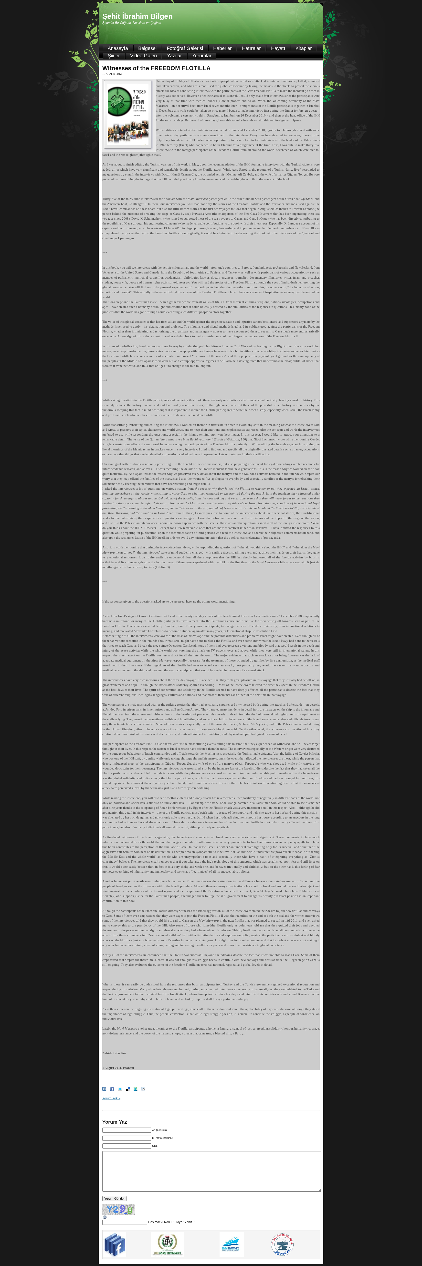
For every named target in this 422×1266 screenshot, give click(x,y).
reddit (143, 1089)
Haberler (222, 48)
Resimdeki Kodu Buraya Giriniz (170, 1222)
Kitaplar (303, 48)
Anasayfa (118, 48)
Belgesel (147, 48)
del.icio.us (128, 1089)
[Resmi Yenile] (105, 1218)
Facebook (112, 1089)
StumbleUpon (135, 1089)
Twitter (120, 1089)
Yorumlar (201, 55)
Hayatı (278, 48)
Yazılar (174, 55)
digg (104, 1089)
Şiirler (114, 55)
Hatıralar (251, 48)
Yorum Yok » (111, 1098)
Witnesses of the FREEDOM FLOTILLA (156, 68)
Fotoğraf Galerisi (185, 48)
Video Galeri (143, 55)
